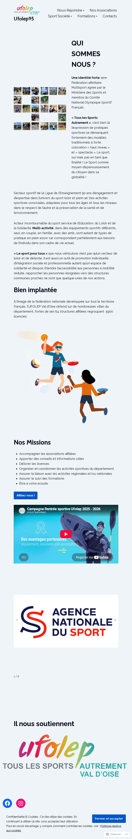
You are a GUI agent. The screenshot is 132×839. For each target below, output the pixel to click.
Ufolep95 (24, 19)
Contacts (110, 16)
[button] (115, 620)
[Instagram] (20, 803)
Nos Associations (103, 10)
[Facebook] (7, 803)
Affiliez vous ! (25, 495)
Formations (86, 16)
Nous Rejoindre (69, 10)
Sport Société (59, 16)
